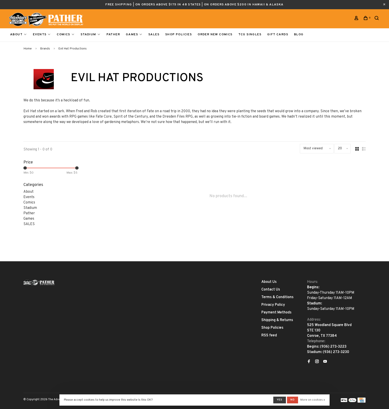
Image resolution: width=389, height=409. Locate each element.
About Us (269, 282)
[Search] (377, 19)
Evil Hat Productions (72, 49)
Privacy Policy (273, 305)
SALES (153, 34)
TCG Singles (249, 34)
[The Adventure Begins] (38, 282)
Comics (63, 34)
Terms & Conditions (277, 297)
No (292, 400)
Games (132, 34)
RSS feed (269, 335)
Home (27, 49)
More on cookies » (312, 400)
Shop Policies (178, 34)
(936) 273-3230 (336, 352)
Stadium (88, 34)
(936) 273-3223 (333, 346)
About (16, 34)
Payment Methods (276, 312)
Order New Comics (215, 34)
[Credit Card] (361, 402)
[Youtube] (325, 362)
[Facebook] (309, 362)
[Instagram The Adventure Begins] (317, 362)
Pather (113, 34)
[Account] (357, 19)
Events (39, 34)
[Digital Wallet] (348, 402)
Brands (45, 49)
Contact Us (270, 289)
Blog (299, 34)
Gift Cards (277, 34)
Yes (280, 400)
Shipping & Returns (277, 320)
